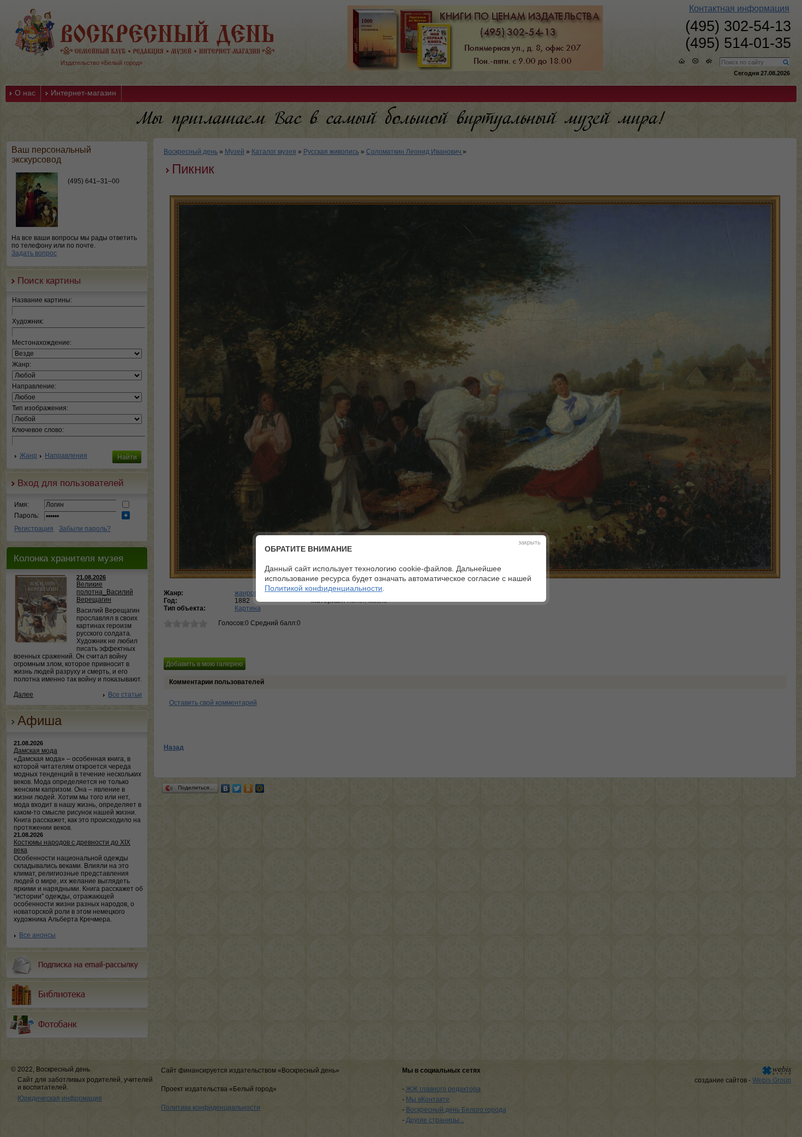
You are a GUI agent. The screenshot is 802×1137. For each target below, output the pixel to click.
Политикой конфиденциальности (323, 588)
